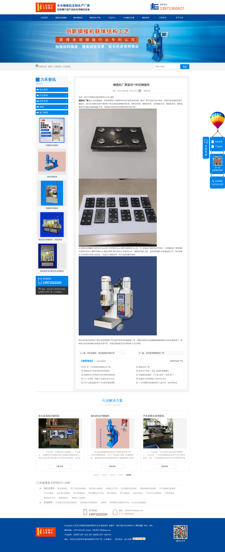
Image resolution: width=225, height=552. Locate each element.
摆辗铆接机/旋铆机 (148, 488)
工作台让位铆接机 (153, 493)
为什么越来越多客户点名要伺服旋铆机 (99, 383)
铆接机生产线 (144, 367)
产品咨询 (218, 146)
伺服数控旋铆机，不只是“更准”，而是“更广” (156, 375)
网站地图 (139, 525)
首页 (50, 67)
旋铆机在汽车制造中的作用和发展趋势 (99, 375)
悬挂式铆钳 (138, 493)
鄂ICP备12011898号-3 (125, 525)
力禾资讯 (57, 67)
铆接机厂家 (83, 100)
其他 (42, 107)
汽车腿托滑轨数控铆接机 (66, 502)
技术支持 (44, 101)
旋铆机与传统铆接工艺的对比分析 (152, 379)
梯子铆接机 (125, 493)
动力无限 (128, 539)
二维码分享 (146, 91)
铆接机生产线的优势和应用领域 (97, 371)
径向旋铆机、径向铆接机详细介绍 (101, 353)
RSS (146, 525)
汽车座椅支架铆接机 (101, 416)
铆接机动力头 (49, 498)
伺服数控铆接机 (52, 208)
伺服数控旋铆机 (52, 145)
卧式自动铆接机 (139, 502)
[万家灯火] (139, 539)
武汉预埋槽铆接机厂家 (155, 353)
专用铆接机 (169, 493)
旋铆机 (104, 502)
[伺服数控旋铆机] (52, 130)
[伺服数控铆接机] (52, 193)
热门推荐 (44, 112)
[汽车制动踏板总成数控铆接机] (165, 433)
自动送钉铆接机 (63, 493)
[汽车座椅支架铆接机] (106, 448)
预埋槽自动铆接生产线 (119, 502)
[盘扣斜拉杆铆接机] (60, 433)
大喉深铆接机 (51, 177)
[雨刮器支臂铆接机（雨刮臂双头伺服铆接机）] (52, 224)
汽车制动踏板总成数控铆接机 (158, 416)
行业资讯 (67, 67)
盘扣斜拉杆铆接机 (47, 416)
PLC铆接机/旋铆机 (167, 488)
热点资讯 (44, 89)
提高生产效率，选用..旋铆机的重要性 (154, 371)
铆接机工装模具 (78, 498)
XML (151, 525)
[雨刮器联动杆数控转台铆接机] (47, 268)
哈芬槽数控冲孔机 (96, 493)
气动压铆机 (49, 493)
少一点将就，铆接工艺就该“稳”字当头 (99, 379)
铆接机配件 (63, 498)
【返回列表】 (174, 361)
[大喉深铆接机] (52, 171)
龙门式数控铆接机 (78, 488)
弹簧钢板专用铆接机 (89, 502)
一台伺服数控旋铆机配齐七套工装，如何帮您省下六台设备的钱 (159, 383)
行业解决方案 (112, 400)
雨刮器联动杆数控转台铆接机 (52, 271)
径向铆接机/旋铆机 (129, 488)
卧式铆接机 (112, 493)
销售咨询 (218, 142)
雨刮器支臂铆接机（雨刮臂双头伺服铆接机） (52, 240)
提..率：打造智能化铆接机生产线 (97, 367)
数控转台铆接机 (96, 488)
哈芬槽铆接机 (79, 493)
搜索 (185, 67)
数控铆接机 (62, 488)
